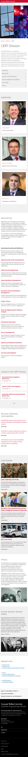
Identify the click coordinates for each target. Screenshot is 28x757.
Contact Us (3, 741)
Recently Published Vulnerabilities (11, 79)
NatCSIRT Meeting (6, 680)
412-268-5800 (4, 723)
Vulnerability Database (7, 682)
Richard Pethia (4, 617)
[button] (11, 403)
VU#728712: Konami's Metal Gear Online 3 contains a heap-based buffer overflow (13, 432)
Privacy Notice (4, 746)
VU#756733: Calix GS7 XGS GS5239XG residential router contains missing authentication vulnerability (12, 441)
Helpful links (4, 730)
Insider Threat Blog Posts (8, 674)
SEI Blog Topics (6, 666)
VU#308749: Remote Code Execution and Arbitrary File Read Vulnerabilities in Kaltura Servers (14, 422)
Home (2, 41)
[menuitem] (9, 4)
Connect (3, 732)
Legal (2, 749)
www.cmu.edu (4, 751)
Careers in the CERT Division (9, 76)
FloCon (4, 672)
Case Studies (5, 82)
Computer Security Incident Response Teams (13, 668)
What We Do (5, 73)
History (4, 85)
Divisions (8, 41)
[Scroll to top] (26, 754)
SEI (2, 727)
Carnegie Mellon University (7, 235)
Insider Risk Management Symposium (11, 675)
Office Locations (5, 743)
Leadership (5, 70)
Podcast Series (6, 664)
